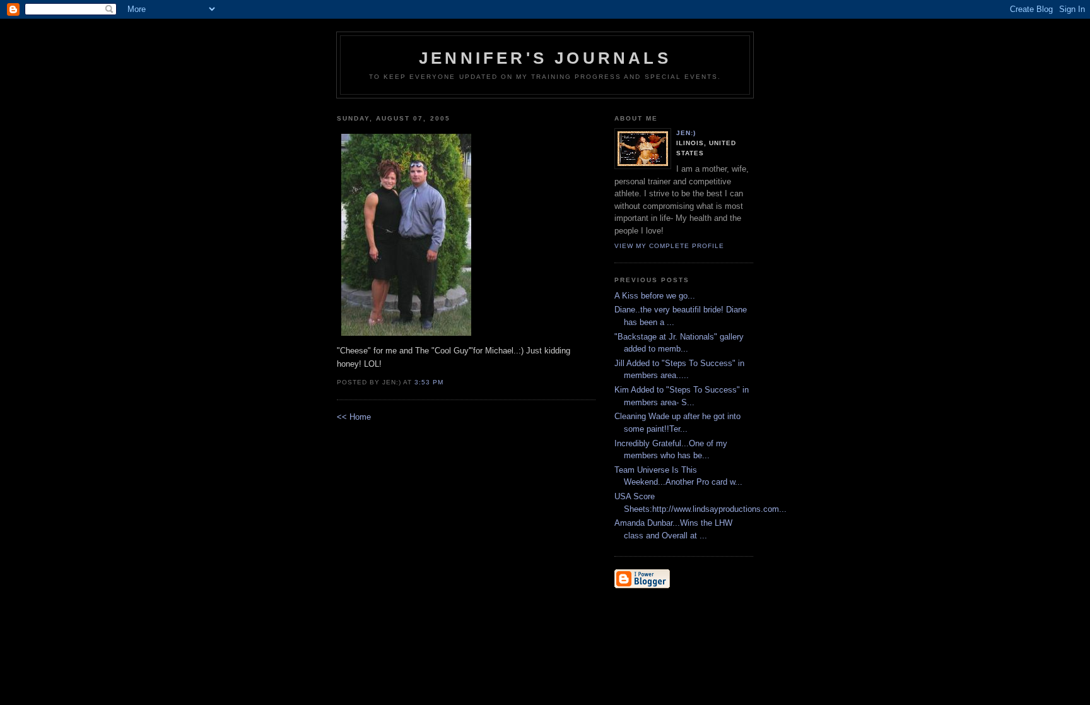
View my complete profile (669, 245)
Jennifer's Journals (545, 58)
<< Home (354, 417)
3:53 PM (428, 382)
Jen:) (686, 132)
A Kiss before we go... (654, 295)
